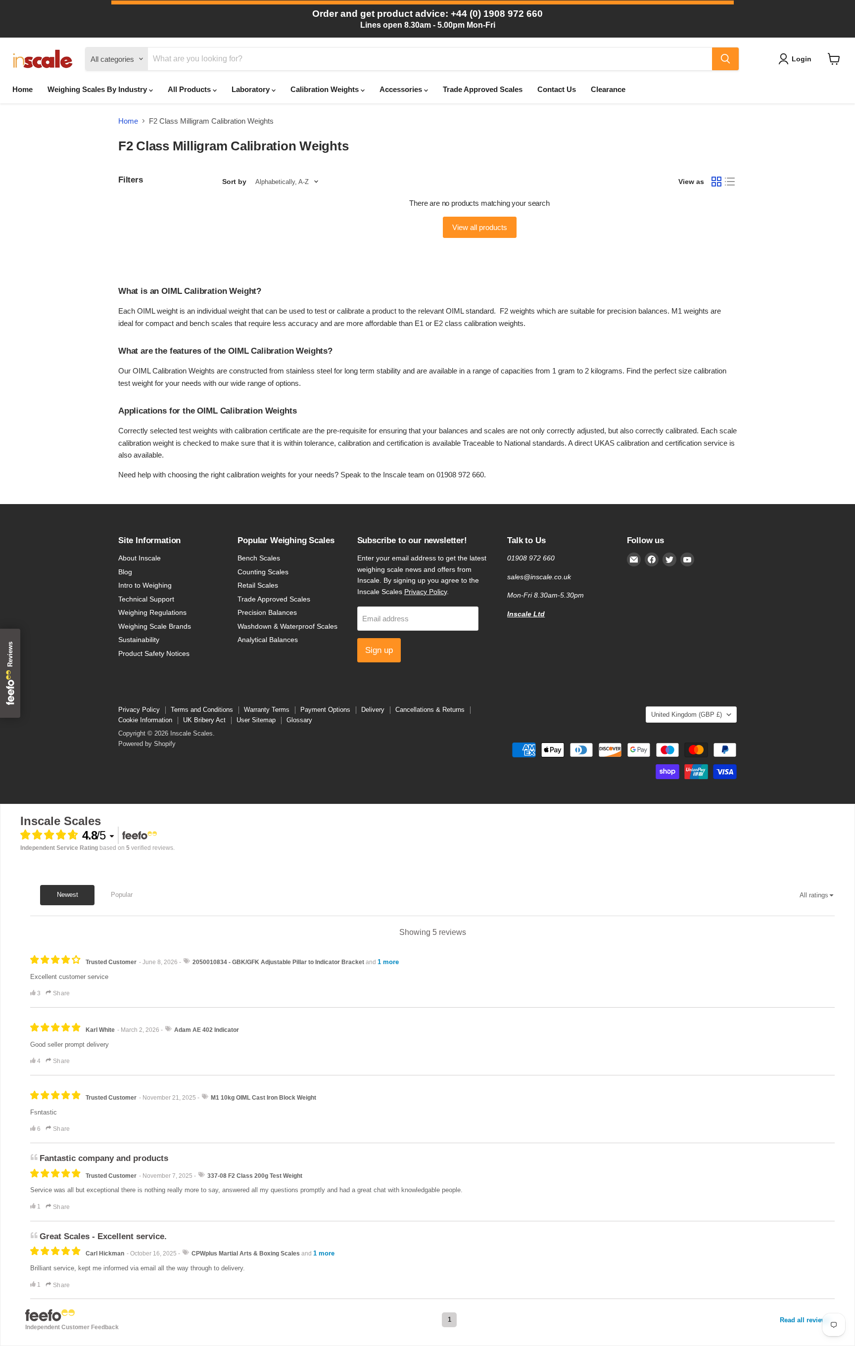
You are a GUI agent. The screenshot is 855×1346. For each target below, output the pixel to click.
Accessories (402, 89)
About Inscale (139, 558)
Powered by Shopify (147, 743)
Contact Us (556, 89)
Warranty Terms (266, 709)
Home (22, 89)
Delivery (372, 709)
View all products (479, 227)
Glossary (299, 720)
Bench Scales (259, 558)
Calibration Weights (325, 89)
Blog (125, 572)
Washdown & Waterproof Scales (287, 626)
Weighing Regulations (152, 612)
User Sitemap (256, 720)
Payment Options (325, 709)
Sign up (379, 650)
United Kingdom (686, 714)
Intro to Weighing (145, 585)
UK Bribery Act (204, 720)
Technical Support (146, 599)
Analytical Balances (268, 640)
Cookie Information (145, 720)
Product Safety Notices (154, 653)
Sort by (234, 182)
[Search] (725, 58)
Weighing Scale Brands (154, 626)
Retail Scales (258, 585)
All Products (190, 89)
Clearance (608, 89)
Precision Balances (267, 612)
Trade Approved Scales (482, 89)
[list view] (730, 182)
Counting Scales (263, 572)
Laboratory (252, 89)
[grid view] (716, 182)
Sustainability (138, 640)
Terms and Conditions (202, 709)
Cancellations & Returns (430, 709)
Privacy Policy (425, 592)
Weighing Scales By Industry (98, 89)
